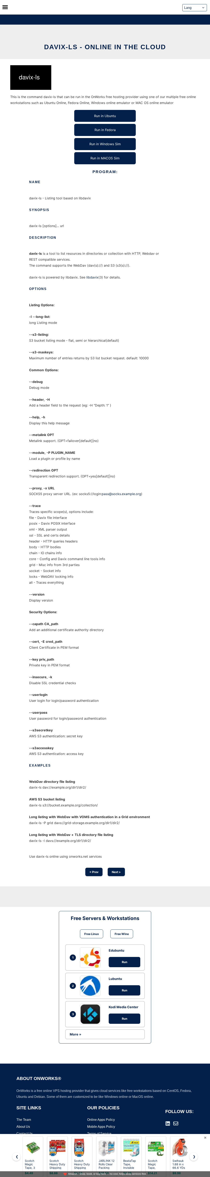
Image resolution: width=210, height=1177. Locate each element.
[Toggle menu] (5, 7)
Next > (116, 872)
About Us (23, 1126)
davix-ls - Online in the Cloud (105, 47)
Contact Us (24, 1133)
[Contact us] (175, 1123)
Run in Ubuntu (105, 116)
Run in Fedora (105, 130)
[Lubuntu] (91, 986)
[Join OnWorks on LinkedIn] (167, 1123)
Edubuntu (116, 950)
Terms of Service (99, 1133)
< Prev (93, 872)
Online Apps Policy (101, 1119)
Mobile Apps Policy (101, 1126)
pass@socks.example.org (121, 494)
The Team (23, 1119)
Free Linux (91, 934)
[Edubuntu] (91, 957)
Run (124, 962)
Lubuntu (115, 979)
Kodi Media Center (123, 1007)
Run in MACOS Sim (105, 158)
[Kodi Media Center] (91, 1014)
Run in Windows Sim (105, 144)
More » (75, 1034)
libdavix (92, 277)
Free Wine (122, 934)
